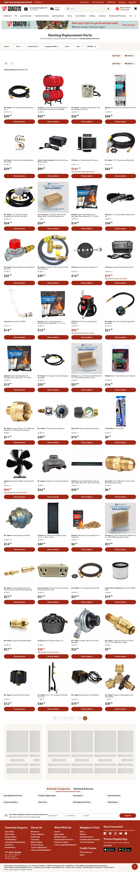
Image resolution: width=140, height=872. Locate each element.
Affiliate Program (60, 837)
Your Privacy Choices (21, 865)
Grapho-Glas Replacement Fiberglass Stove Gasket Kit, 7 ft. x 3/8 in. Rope (18, 377)
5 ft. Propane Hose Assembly (85, 588)
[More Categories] (135, 16)
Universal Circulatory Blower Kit (119, 267)
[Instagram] (115, 833)
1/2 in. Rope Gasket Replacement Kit (120, 215)
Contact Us (9, 845)
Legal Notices (69, 865)
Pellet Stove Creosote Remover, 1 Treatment (85, 536)
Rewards (83, 834)
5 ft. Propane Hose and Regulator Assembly (53, 377)
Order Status (9, 832)
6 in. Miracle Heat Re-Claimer (84, 160)
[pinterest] (110, 833)
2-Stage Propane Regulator (51, 428)
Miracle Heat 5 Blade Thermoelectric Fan (19, 482)
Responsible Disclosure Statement (96, 865)
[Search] (68, 9)
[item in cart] (135, 9)
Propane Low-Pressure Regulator (53, 481)
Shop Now (38, 2)
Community (35, 839)
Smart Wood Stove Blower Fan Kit (53, 161)
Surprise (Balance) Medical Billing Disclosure (18, 867)
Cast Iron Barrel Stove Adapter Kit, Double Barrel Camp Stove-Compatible (53, 108)
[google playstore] (124, 850)
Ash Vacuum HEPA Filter (120, 589)
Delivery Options (11, 837)
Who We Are (35, 832)
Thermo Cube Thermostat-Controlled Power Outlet (53, 589)
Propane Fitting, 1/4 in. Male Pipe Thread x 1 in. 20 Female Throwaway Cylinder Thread (19, 429)
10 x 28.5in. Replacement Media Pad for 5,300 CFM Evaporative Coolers (52, 215)
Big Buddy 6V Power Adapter (85, 695)
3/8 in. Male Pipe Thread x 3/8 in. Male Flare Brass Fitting (120, 482)
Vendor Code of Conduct (73, 867)
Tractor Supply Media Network (65, 845)
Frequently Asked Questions (15, 842)
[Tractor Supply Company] (11, 8)
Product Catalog (37, 845)
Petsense (122, 2)
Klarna (82, 855)
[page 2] (85, 718)
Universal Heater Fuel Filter (17, 535)
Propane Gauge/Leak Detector (85, 428)
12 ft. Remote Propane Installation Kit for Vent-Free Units (16, 215)
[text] (90, 38)
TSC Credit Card (86, 852)
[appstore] (109, 850)
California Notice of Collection (92, 867)
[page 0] (54, 718)
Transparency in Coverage (41, 867)
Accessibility (79, 865)
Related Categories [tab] (58, 788)
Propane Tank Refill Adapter (17, 641)
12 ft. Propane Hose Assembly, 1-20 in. (19, 108)
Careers (57, 832)
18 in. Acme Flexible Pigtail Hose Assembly (120, 322)
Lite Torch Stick (114, 428)
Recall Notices (10, 847)
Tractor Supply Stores (39, 847)
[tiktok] (126, 833)
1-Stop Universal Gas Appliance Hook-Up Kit (18, 161)
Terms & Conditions (87, 842)
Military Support (37, 842)
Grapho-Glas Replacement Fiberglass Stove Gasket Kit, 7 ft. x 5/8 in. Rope (85, 215)
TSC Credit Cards (98, 2)
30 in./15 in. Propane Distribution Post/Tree (53, 696)
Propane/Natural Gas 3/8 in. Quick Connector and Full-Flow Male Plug (18, 589)
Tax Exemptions (10, 839)
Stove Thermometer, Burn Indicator (120, 376)
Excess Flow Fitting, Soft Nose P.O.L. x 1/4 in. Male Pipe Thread (119, 641)
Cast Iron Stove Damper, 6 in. (84, 267)
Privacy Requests (108, 867)
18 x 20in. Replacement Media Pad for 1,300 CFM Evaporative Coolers (120, 536)
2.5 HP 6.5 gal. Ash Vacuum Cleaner (84, 322)
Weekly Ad (132, 2)
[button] (43, 2)
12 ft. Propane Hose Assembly (119, 160)
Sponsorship (59, 834)
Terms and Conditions (38, 865)
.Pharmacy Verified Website (41, 850)
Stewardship (35, 837)
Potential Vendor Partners (63, 839)
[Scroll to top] (135, 867)
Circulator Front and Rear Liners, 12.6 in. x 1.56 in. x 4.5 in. (52, 536)
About (82, 832)
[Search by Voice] (108, 8)
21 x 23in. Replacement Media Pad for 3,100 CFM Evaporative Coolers (86, 377)
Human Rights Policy (58, 867)
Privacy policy (8, 865)
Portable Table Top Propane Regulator (85, 641)
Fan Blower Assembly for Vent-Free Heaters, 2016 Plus (86, 108)
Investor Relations (37, 834)
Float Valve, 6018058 (14, 321)
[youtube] (120, 833)
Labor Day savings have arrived (18, 2)
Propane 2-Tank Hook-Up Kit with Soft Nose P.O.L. (53, 268)
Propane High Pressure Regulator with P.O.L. (19, 268)
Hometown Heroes (86, 837)
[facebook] (105, 833)
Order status (84, 2)
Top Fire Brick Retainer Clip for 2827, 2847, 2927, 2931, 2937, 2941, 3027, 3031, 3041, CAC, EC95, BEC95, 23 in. (85, 482)
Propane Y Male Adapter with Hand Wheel (119, 696)
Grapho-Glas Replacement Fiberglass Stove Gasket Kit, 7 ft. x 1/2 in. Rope (51, 322)
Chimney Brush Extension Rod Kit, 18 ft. (120, 108)
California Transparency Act (55, 865)
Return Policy (10, 834)
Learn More (108, 845)
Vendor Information (61, 842)
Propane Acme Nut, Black (16, 695)
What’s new (111, 2)
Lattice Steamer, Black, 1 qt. (51, 641)
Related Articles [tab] (83, 788)
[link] (42, 38)
